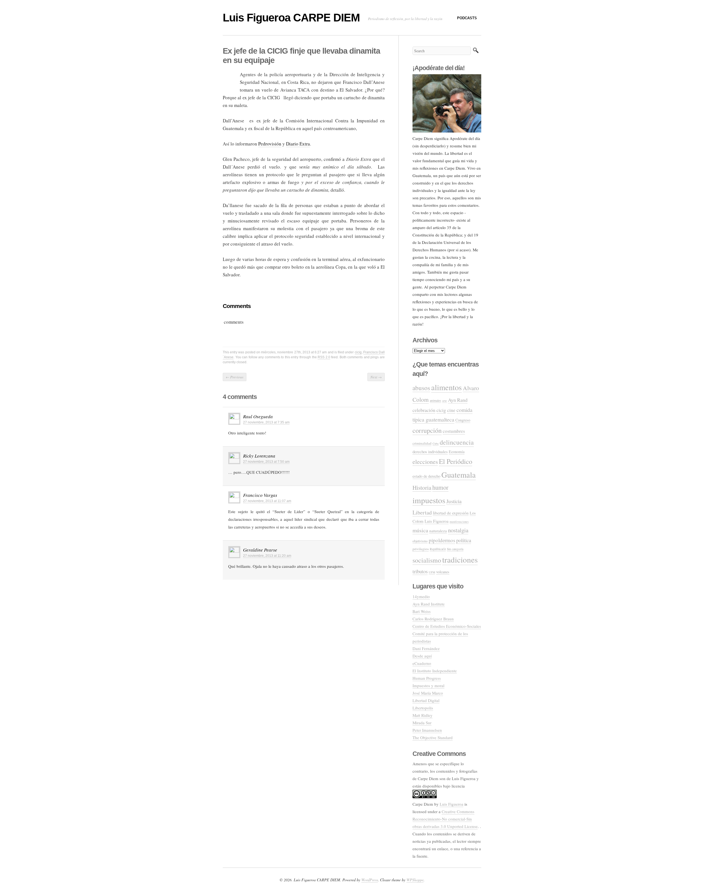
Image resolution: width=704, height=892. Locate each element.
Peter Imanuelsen (427, 730)
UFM (432, 572)
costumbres (454, 431)
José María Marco (428, 693)
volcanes (442, 571)
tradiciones (460, 559)
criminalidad (422, 443)
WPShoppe (415, 879)
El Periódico (455, 461)
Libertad (422, 512)
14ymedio (421, 596)
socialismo (427, 560)
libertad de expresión (451, 513)
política (463, 540)
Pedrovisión (269, 144)
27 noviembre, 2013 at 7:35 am (266, 422)
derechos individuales (430, 451)
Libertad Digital (426, 700)
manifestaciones (459, 522)
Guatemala (458, 474)
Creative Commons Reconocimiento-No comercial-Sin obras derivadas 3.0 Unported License (445, 819)
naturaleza (438, 530)
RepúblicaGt (438, 549)
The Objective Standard (433, 737)
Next (376, 377)
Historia (422, 487)
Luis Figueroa (437, 521)
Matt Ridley (423, 715)
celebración (424, 410)
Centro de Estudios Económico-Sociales (447, 626)
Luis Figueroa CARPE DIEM (291, 18)
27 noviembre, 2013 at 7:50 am (266, 462)
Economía (456, 451)
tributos (420, 571)
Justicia (453, 501)
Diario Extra (298, 144)
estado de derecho (426, 476)
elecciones (425, 462)
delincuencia (457, 442)
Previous (234, 377)
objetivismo (420, 541)
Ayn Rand (458, 400)
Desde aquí (422, 656)
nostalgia (458, 530)
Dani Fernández (426, 648)
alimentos (446, 387)
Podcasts (467, 18)
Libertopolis (423, 708)
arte (444, 400)
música (420, 530)
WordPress (369, 879)
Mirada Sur (422, 722)
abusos (421, 388)
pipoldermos (442, 540)
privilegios (421, 548)
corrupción (427, 430)
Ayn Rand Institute (429, 604)
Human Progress (427, 678)
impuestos (429, 500)
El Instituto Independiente (435, 670)
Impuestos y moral (428, 685)
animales (435, 400)
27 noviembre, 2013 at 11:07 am (267, 501)
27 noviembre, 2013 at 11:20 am (267, 556)
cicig (358, 352)
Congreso (462, 420)
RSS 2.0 (324, 357)
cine (451, 410)
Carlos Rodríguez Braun (433, 618)
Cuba (436, 443)
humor (440, 487)
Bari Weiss (422, 611)
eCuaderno (422, 663)
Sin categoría (455, 549)
